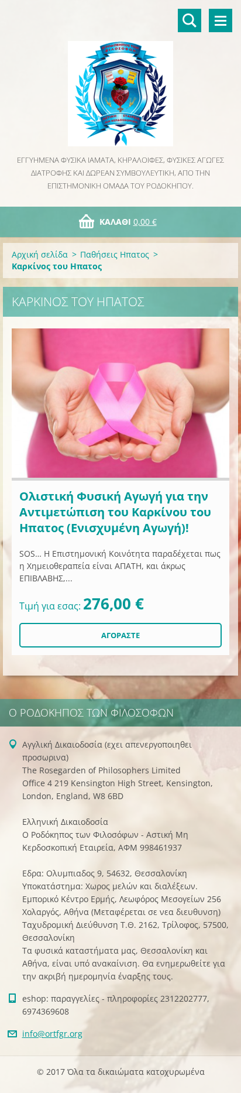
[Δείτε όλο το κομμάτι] (120, 404)
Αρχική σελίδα (40, 254)
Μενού (220, 20)
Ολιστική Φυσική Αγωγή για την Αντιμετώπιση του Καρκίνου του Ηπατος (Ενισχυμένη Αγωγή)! (115, 512)
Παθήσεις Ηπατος (114, 254)
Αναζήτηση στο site (189, 20)
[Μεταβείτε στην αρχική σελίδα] (120, 76)
